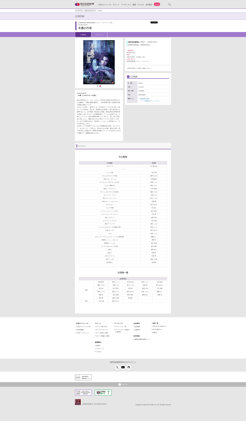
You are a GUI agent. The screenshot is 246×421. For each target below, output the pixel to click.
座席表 (98, 345)
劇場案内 (98, 342)
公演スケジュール (104, 4)
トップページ (78, 10)
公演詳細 (83, 35)
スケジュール (99, 35)
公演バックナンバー (90, 10)
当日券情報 (80, 330)
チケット (116, 4)
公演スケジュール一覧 (83, 326)
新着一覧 (155, 323)
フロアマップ (100, 348)
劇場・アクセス (138, 4)
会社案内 (149, 4)
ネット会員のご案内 (102, 333)
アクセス (98, 352)
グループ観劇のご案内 (103, 336)
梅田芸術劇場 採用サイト (142, 339)
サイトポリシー (157, 329)
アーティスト (126, 4)
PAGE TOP (124, 384)
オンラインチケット (102, 330)
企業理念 (137, 330)
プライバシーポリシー (159, 326)
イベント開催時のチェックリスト (150, 101)
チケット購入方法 (101, 326)
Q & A (157, 4)
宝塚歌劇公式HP (145, 99)
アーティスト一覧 (120, 326)
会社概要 (137, 326)
